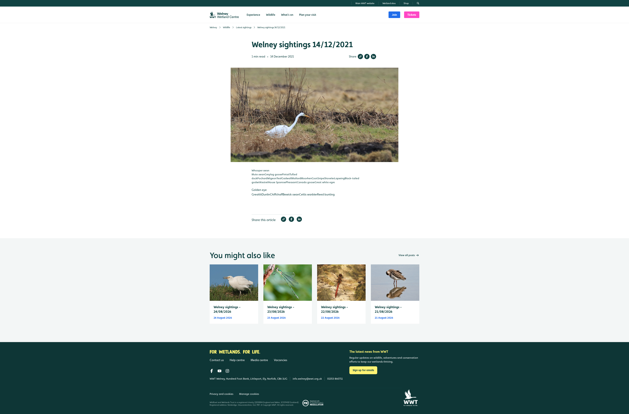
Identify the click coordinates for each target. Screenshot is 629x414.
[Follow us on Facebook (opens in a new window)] (212, 371)
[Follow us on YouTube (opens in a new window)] (219, 371)
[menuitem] (394, 14)
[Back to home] (410, 397)
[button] (360, 56)
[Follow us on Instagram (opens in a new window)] (227, 371)
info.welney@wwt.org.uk (307, 378)
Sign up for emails (363, 370)
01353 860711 (335, 378)
